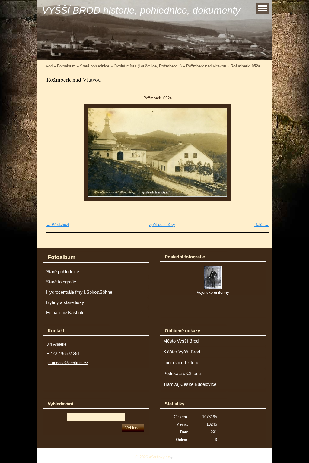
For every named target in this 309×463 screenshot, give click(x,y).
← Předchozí (57, 224)
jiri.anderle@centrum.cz (67, 363)
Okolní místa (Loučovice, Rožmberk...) (148, 66)
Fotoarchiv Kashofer (66, 312)
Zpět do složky (162, 224)
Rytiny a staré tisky (65, 302)
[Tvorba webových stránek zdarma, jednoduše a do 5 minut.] (172, 457)
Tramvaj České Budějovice (189, 384)
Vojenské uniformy (213, 292)
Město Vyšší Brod (181, 341)
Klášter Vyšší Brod (181, 351)
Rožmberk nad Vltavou (206, 66)
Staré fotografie (61, 282)
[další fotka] (259, 152)
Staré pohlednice (94, 66)
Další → (261, 224)
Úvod (48, 66)
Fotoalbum (66, 66)
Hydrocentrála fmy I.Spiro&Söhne (79, 292)
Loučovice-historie (181, 362)
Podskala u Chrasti (182, 373)
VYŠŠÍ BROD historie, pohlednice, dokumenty (141, 10)
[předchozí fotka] (56, 152)
